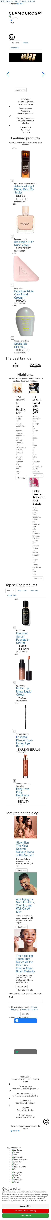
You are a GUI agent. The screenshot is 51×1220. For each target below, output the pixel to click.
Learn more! (20, 90)
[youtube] (12, 1130)
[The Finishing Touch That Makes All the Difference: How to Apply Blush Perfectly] (25, 940)
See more (21, 478)
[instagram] (13, 1130)
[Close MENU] (44, 30)
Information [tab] (15, 47)
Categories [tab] (15, 42)
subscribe (25, 1014)
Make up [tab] (10, 590)
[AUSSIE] (15, 365)
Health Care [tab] (11, 595)
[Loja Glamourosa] (25, 13)
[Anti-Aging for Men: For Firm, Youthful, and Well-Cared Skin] (25, 883)
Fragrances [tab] (22, 590)
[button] (8, 74)
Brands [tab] (25, 42)
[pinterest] (15, 1130)
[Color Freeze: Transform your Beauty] (34, 482)
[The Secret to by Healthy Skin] (17, 388)
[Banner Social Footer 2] (25, 1051)
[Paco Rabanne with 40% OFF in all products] (25, 57)
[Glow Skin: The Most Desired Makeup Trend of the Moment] (25, 827)
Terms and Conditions (29, 1009)
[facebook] (17, 1130)
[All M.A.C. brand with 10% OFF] (34, 388)
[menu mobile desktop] (39, 8)
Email (11, 997)
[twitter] (18, 1130)
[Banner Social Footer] (25, 1020)
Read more (22, 870)
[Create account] (11, 20)
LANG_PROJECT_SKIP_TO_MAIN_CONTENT (17, 1)
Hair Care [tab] (34, 590)
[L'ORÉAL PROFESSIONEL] (35, 365)
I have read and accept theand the (24, 1008)
